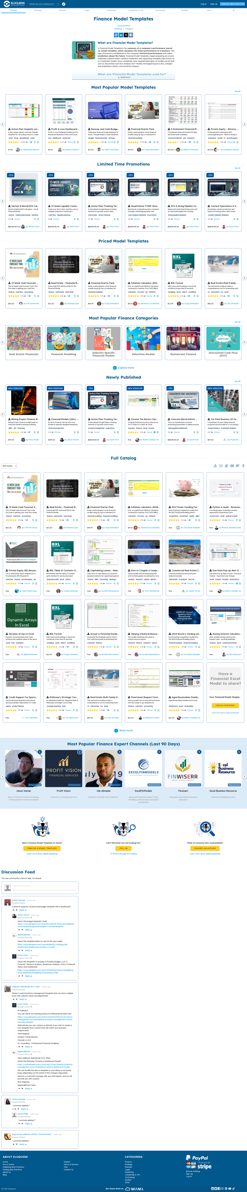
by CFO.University (31, 303)
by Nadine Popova (70, 149)
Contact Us (68, 1169)
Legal (86, 10)
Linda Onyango (19, 1099)
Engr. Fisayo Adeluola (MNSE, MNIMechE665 (32, 1134)
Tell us (123, 848)
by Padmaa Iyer (71, 303)
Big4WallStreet (24, 935)
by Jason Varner (71, 440)
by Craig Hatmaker (150, 149)
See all (237, 91)
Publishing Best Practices (13, 1167)
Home (5, 1162)
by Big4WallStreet (29, 654)
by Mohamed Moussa (29, 149)
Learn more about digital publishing (42, 854)
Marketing (111, 10)
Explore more (126, 367)
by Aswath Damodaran (108, 591)
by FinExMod (31, 718)
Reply (23, 910)
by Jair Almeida (231, 303)
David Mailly (23, 1114)
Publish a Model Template (42, 848)
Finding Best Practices (12, 1169)
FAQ (66, 1167)
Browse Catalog (193, 1171)
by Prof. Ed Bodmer (150, 591)
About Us (7, 1172)
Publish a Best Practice (232, 4)
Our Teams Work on (114, 1188)
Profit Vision (23, 955)
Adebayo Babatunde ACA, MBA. (26, 987)
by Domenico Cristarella (148, 303)
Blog (5, 1175)
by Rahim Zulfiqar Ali (149, 440)
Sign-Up (189, 1174)
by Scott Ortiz (72, 226)
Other (209, 10)
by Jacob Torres (193, 591)
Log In (189, 1176)
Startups (62, 10)
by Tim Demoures (70, 718)
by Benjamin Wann (150, 718)
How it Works (8, 1164)
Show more (124, 730)
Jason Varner (24, 915)
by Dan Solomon (233, 654)
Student (184, 10)
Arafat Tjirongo (19, 900)
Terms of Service (71, 1164)
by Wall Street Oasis (28, 591)
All (233, 10)
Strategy (38, 10)
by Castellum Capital (229, 149)
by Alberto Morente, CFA (191, 149)
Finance (13, 10)
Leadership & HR (135, 10)
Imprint (67, 1162)
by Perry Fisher (32, 440)
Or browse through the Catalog (123, 854)
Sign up (213, 4)
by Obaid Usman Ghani (35, 226)
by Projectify (232, 440)
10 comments (123, 25)
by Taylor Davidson (110, 149)
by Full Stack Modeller (190, 527)
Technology (160, 10)
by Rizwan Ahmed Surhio (230, 527)
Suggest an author (205, 848)
